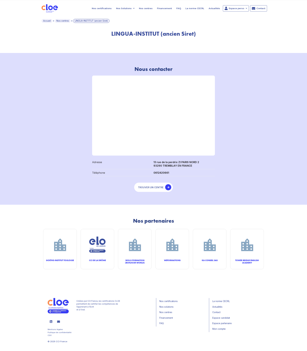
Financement (164, 8)
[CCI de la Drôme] (97, 244)
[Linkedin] (51, 321)
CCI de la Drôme (97, 260)
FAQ (178, 8)
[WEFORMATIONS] (172, 244)
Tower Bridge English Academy (247, 261)
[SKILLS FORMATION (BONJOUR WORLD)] (135, 244)
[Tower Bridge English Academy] (247, 244)
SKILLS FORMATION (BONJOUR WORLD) (135, 261)
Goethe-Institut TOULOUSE (60, 260)
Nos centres (146, 8)
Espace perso (236, 8)
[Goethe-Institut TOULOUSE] (60, 244)
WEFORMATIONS (172, 260)
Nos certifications (102, 8)
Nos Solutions (124, 8)
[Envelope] (58, 321)
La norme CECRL (194, 8)
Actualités (214, 8)
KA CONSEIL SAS (210, 260)
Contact (260, 8)
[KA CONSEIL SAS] (209, 244)
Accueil (47, 21)
